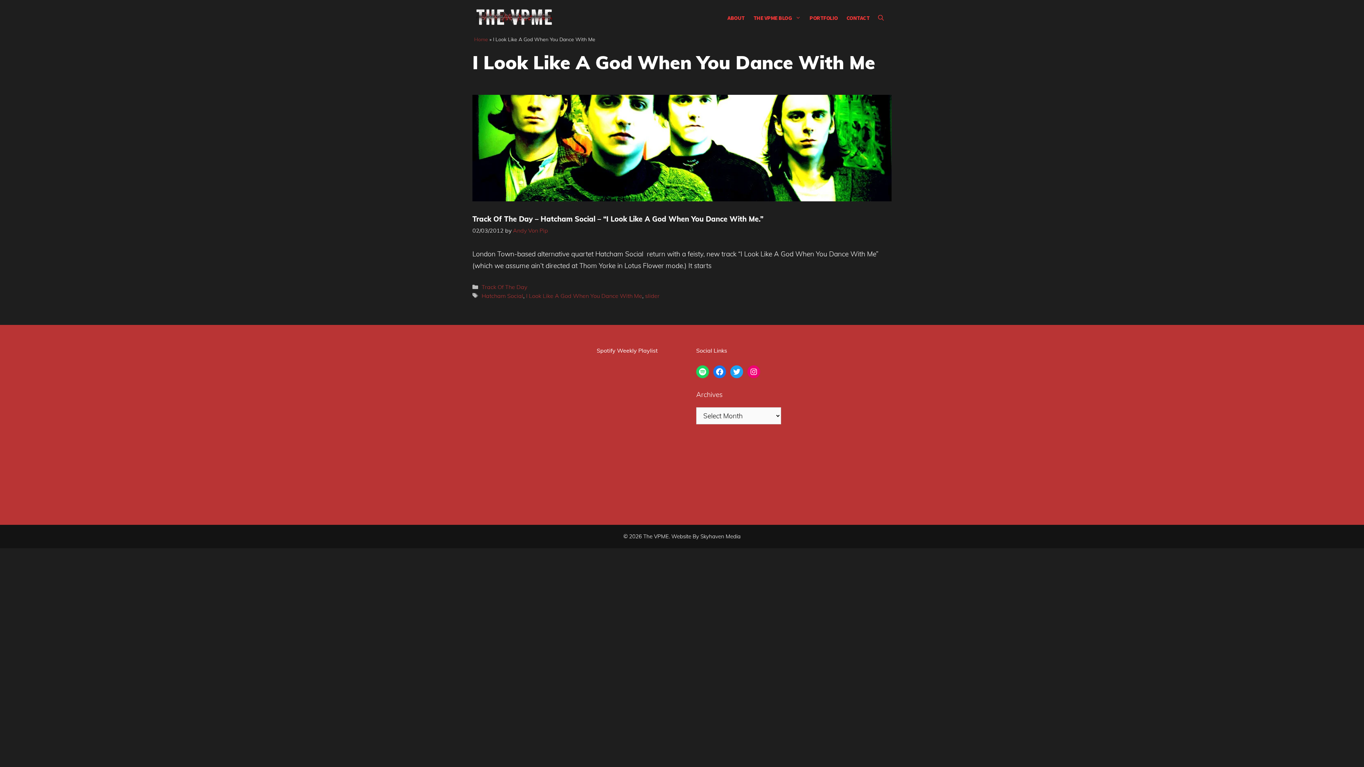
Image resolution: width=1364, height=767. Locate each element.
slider (652, 295)
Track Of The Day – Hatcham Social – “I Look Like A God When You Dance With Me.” (617, 218)
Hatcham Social (502, 295)
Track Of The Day (504, 286)
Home (481, 39)
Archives (709, 394)
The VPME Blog (772, 17)
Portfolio (824, 17)
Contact (858, 17)
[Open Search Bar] (881, 17)
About (736, 17)
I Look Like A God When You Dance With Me (584, 295)
